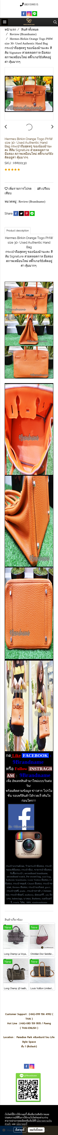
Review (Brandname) (32, 201)
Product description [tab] (17, 230)
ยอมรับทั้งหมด (36, 1129)
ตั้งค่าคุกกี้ (19, 1129)
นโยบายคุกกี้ (21, 1124)
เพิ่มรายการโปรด (20, 188)
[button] (54, 22)
